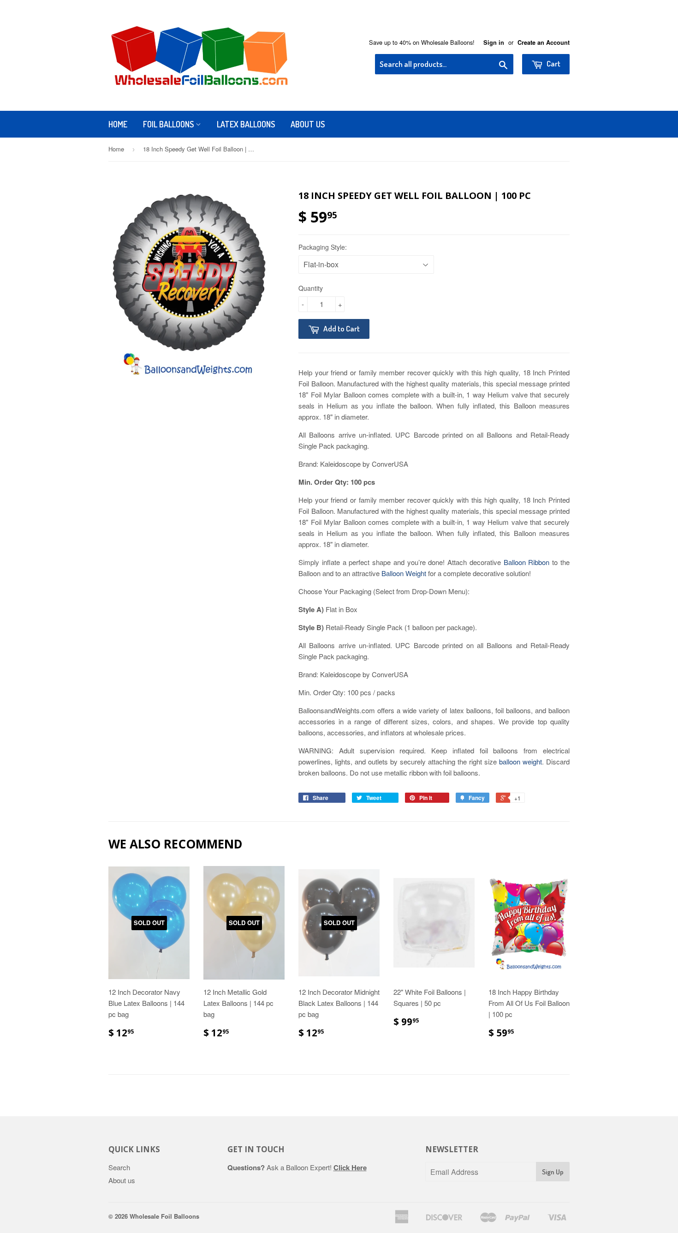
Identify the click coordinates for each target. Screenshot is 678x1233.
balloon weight (520, 761)
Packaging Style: (322, 247)
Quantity (310, 288)
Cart (552, 63)
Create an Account (543, 42)
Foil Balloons (169, 124)
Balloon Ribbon (527, 562)
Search (119, 1167)
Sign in (493, 42)
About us (121, 1180)
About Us (308, 124)
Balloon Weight (403, 573)
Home (117, 124)
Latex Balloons (246, 124)
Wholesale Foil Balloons (164, 1216)
